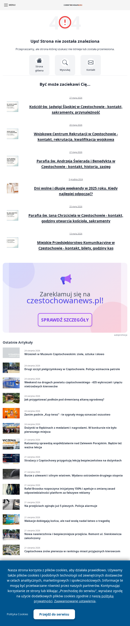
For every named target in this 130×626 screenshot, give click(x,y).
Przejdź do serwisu (54, 614)
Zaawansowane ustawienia (74, 601)
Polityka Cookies (17, 614)
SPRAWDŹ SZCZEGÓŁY (65, 320)
